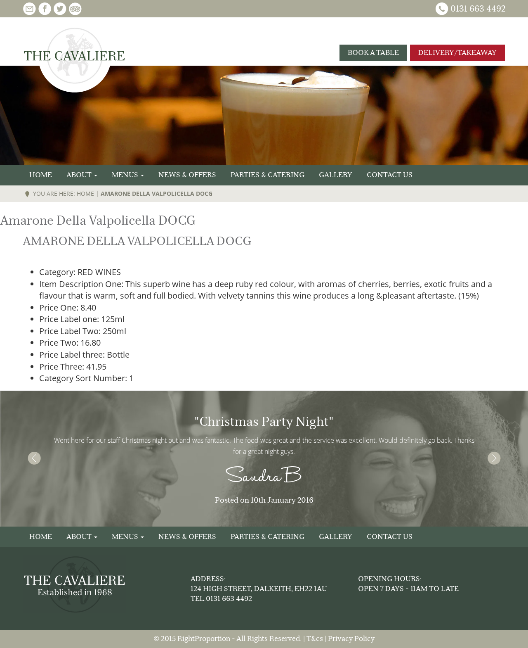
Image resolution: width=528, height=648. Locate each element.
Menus (126, 175)
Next (494, 458)
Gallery (335, 175)
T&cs (314, 638)
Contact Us (389, 175)
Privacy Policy (351, 638)
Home (40, 175)
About (79, 175)
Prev (34, 458)
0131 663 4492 (477, 9)
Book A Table (373, 52)
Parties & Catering (267, 175)
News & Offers (187, 175)
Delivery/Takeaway (457, 52)
